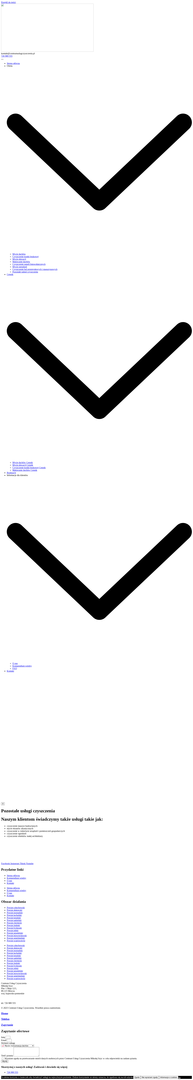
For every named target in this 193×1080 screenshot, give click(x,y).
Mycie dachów (19, 254)
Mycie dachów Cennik (22, 462)
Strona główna (13, 63)
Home (4, 1013)
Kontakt (10, 671)
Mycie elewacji (19, 259)
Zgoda (136, 1077)
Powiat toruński (14, 918)
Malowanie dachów (21, 261)
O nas (15, 663)
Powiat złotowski (14, 910)
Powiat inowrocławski (17, 935)
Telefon (5, 1019)
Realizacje (11, 472)
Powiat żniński (13, 925)
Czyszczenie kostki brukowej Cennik (29, 467)
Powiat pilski (12, 930)
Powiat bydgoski (14, 928)
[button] (18, 53)
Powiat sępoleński (15, 933)
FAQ (14, 668)
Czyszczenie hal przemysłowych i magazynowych (34, 269)
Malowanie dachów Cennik (24, 470)
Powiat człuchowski (16, 907)
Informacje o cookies (168, 1077)
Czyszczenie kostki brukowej (25, 256)
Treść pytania (7, 1055)
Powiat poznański (15, 912)
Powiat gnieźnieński (16, 938)
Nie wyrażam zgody (150, 1077)
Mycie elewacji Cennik (22, 465)
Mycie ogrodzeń (19, 267)
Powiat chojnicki (14, 923)
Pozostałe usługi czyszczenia (25, 272)
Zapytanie (7, 1024)
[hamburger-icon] (2, 59)
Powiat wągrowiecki (16, 940)
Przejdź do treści (8, 2)
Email (4, 1040)
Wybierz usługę (8, 1043)
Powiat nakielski (14, 920)
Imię (3, 1037)
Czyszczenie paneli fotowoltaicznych (28, 264)
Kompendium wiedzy (22, 666)
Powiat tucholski (14, 915)
